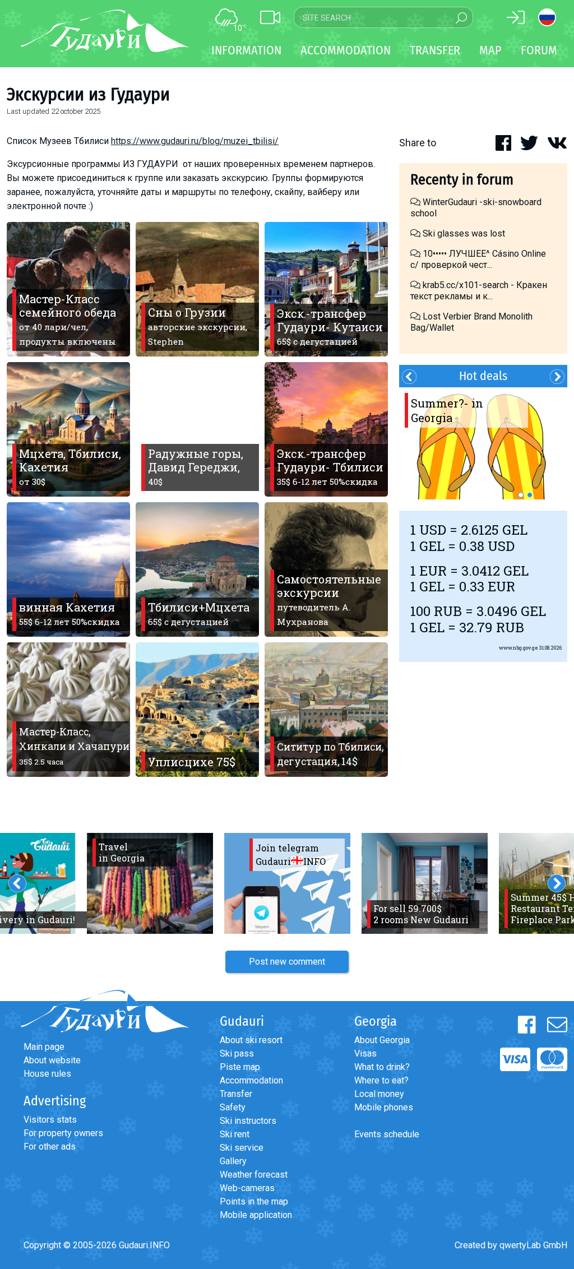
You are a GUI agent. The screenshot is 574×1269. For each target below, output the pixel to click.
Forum (539, 50)
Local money (379, 1094)
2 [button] (530, 495)
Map (490, 50)
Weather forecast (254, 1174)
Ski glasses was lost (462, 233)
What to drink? (382, 1067)
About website (52, 1060)
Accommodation (251, 1080)
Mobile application (256, 1215)
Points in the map (254, 1201)
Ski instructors (248, 1120)
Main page (44, 1046)
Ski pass (237, 1053)
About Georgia (382, 1040)
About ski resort (251, 1040)
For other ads (50, 1146)
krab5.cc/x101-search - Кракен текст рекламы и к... (478, 291)
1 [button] (521, 495)
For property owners (63, 1133)
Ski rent (234, 1134)
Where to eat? (381, 1080)
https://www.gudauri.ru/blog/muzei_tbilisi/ (195, 141)
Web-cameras (247, 1188)
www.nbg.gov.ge (518, 648)
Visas (365, 1053)
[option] (483, 443)
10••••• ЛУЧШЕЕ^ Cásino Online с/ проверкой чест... (478, 259)
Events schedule (386, 1134)
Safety (233, 1107)
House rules (47, 1073)
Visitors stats (50, 1119)
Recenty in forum (461, 179)
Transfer (236, 1094)
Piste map (240, 1067)
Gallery (233, 1161)
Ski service (241, 1147)
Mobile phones (383, 1107)
